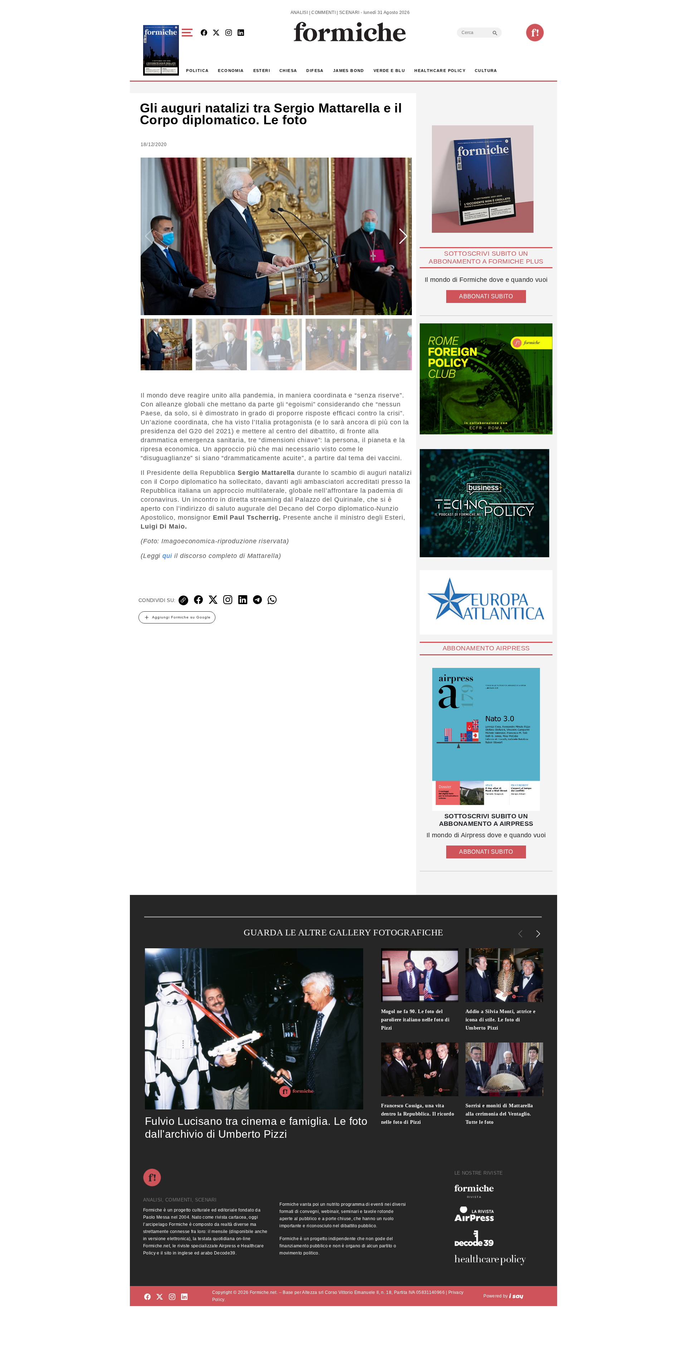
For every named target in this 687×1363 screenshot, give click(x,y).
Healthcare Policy (440, 70)
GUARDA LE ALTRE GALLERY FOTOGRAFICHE (343, 932)
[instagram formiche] (172, 1297)
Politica (197, 70)
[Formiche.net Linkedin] (241, 33)
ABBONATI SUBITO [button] (486, 296)
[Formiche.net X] (216, 33)
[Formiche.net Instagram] (229, 33)
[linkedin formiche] (184, 1297)
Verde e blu (389, 70)
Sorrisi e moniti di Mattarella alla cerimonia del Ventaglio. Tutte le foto (499, 1114)
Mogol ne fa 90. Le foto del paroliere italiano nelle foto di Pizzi (415, 1020)
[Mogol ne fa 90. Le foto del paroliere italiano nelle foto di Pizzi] (420, 975)
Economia (231, 70)
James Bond (348, 70)
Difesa (314, 70)
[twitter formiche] (160, 1297)
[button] (188, 50)
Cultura (486, 70)
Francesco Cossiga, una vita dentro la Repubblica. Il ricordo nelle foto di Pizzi (417, 1114)
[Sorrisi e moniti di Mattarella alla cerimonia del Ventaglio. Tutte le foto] (504, 1069)
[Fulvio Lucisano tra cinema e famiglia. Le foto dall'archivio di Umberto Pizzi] (254, 1028)
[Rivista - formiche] (493, 1191)
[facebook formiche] (147, 1297)
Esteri (261, 70)
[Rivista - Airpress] (493, 1214)
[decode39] (493, 1238)
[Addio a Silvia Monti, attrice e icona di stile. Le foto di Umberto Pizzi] (504, 975)
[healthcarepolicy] (493, 1260)
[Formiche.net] (535, 33)
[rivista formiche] (486, 739)
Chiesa (288, 70)
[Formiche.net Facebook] (204, 33)
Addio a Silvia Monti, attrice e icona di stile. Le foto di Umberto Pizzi (500, 1020)
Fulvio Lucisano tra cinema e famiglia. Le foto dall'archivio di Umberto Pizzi (256, 1127)
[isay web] (516, 1296)
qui (167, 555)
